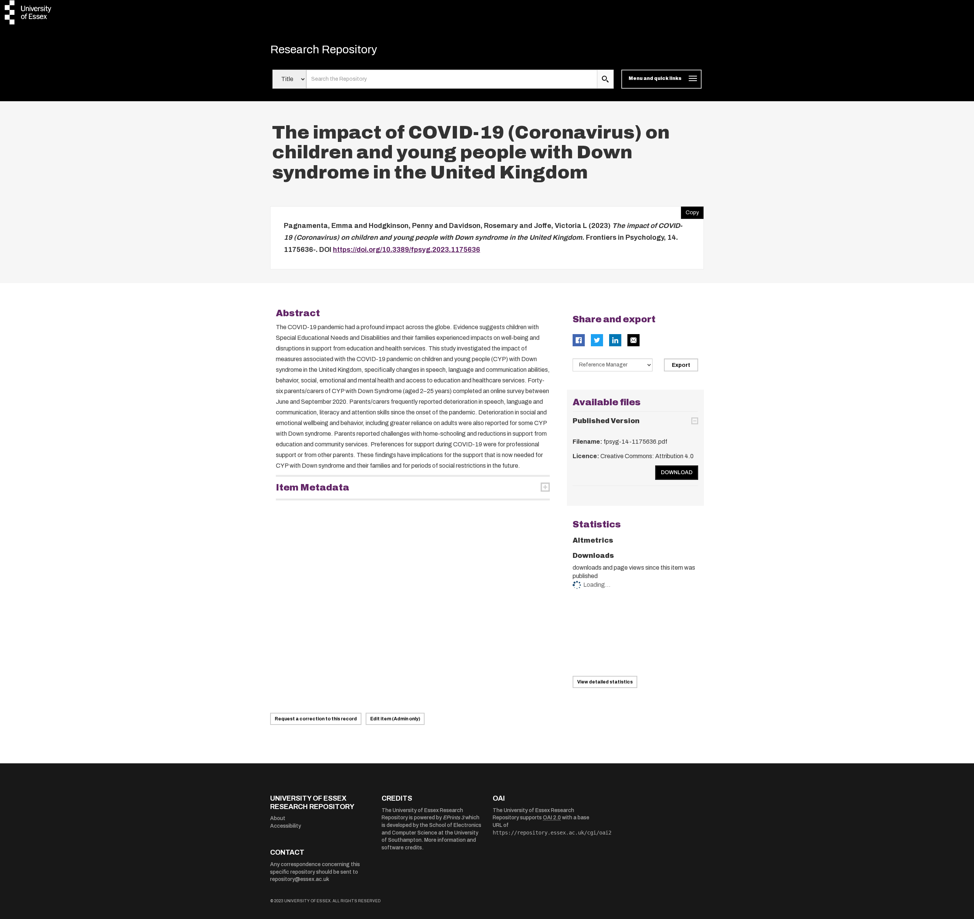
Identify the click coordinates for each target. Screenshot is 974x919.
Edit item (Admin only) (395, 719)
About (277, 818)
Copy (690, 210)
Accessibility (285, 826)
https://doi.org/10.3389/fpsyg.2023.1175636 (406, 249)
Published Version (606, 421)
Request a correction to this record (316, 719)
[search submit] (605, 79)
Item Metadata (312, 487)
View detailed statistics (605, 682)
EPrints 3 (453, 817)
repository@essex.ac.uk (299, 879)
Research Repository (323, 49)
